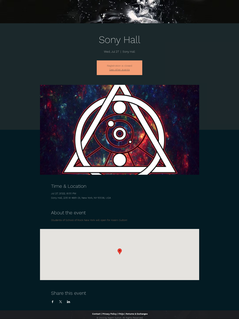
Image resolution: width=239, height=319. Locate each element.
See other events (119, 69)
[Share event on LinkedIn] (68, 301)
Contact (96, 314)
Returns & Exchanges (137, 314)
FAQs (121, 314)
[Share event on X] (60, 301)
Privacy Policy (109, 314)
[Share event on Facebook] (52, 301)
